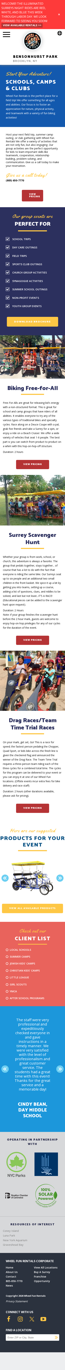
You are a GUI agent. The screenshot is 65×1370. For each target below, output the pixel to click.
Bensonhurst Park (35, 57)
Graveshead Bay (13, 1244)
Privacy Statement (17, 1301)
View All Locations (45, 1267)
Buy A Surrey (42, 1272)
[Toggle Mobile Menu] (6, 35)
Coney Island (11, 1231)
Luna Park (9, 1235)
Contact (11, 1276)
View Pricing (34, 195)
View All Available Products (32, 908)
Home (9, 1267)
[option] (32, 878)
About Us (12, 1272)
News (9, 1285)
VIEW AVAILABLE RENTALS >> (22, 25)
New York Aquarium (15, 1240)
